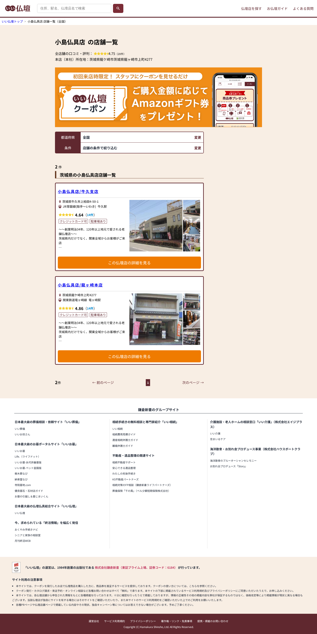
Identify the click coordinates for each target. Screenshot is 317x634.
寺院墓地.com (23, 485)
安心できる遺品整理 (124, 468)
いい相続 (117, 428)
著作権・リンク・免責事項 (176, 621)
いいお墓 (20, 451)
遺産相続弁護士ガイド (125, 440)
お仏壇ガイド (277, 8)
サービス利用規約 (114, 621)
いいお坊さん (22, 434)
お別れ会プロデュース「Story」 (228, 466)
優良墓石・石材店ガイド (29, 490)
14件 (90, 214)
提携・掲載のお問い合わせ (212, 621)
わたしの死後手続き (124, 473)
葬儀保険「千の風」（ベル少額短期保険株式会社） (141, 490)
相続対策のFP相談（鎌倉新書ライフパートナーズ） (142, 485)
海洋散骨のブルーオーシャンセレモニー (233, 460)
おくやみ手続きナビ (26, 529)
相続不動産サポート (124, 462)
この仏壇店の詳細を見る (129, 262)
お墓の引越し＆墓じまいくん (31, 496)
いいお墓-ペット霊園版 (28, 468)
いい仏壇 (20, 513)
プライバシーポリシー (143, 621)
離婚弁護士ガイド (122, 445)
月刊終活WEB (23, 540)
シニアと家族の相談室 (28, 535)
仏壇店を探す (251, 8)
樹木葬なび (21, 473)
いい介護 (215, 433)
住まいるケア (218, 439)
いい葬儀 (20, 428)
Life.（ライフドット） (28, 456)
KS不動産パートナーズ (125, 479)
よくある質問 (303, 8)
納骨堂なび (21, 479)
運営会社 (94, 621)
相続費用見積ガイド (124, 434)
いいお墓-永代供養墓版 (28, 462)
